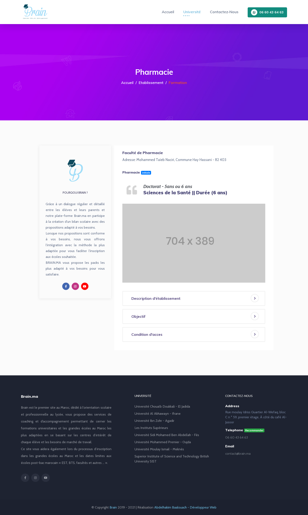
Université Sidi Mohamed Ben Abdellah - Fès (167, 435)
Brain (113, 507)
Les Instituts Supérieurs (151, 428)
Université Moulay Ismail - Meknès (159, 449)
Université (192, 11)
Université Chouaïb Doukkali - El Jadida (162, 406)
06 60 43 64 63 (271, 12)
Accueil (168, 11)
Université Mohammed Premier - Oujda (163, 442)
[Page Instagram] (75, 286)
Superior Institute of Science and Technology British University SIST (172, 458)
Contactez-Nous (224, 11)
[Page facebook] (66, 286)
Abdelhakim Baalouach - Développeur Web (185, 507)
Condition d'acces (146, 334)
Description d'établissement (155, 298)
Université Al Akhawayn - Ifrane (158, 414)
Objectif (138, 316)
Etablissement (151, 82)
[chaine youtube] (84, 286)
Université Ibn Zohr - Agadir (154, 421)
